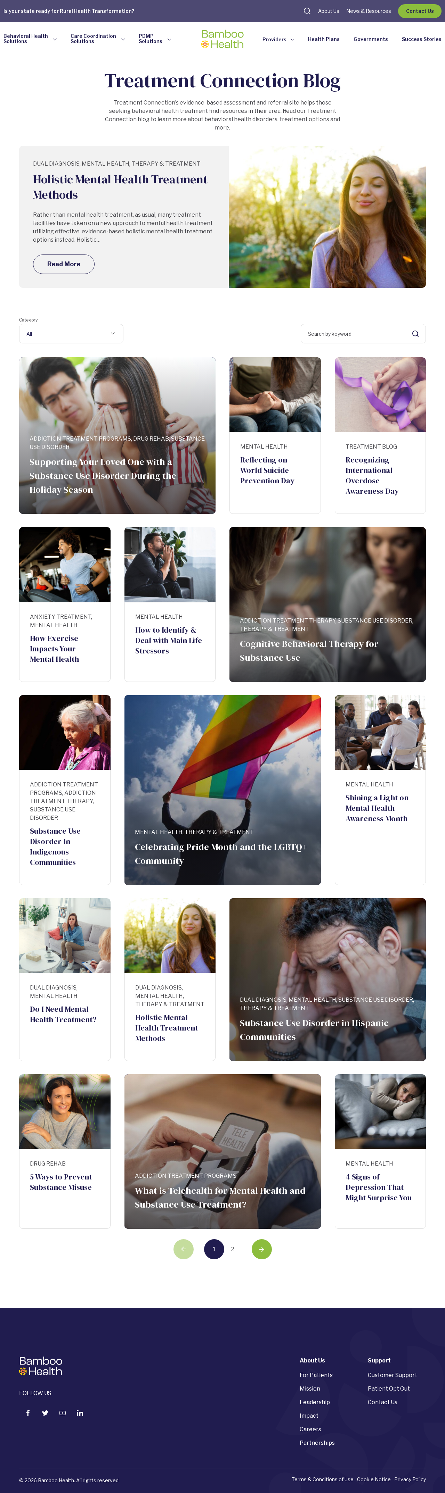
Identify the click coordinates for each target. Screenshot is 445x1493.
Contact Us (420, 11)
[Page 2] (262, 1249)
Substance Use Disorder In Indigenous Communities (55, 846)
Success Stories (422, 39)
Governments (371, 39)
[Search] (415, 334)
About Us (328, 11)
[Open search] (307, 10)
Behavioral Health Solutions (25, 38)
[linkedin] (79, 1413)
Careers (310, 1429)
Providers (274, 39)
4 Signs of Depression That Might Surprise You (379, 1187)
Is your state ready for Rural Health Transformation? (68, 11)
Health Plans (324, 39)
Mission (310, 1388)
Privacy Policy (410, 1479)
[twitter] (45, 1413)
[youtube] (62, 1413)
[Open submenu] (55, 39)
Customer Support (392, 1375)
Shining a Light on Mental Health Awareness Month (377, 808)
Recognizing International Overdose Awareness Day (372, 475)
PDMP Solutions (150, 38)
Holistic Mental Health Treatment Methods (120, 186)
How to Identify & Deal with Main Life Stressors (168, 640)
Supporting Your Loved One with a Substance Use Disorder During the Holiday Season (103, 476)
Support (379, 1360)
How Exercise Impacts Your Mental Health (54, 648)
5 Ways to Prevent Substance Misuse (61, 1181)
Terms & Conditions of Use (323, 1479)
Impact (309, 1415)
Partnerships (317, 1443)
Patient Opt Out (389, 1388)
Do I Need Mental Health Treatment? (63, 1014)
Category (28, 320)
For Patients (316, 1375)
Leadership (315, 1402)
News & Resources (368, 11)
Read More (63, 264)
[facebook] (27, 1413)
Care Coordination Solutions (93, 38)
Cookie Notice (374, 1479)
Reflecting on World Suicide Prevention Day (267, 470)
